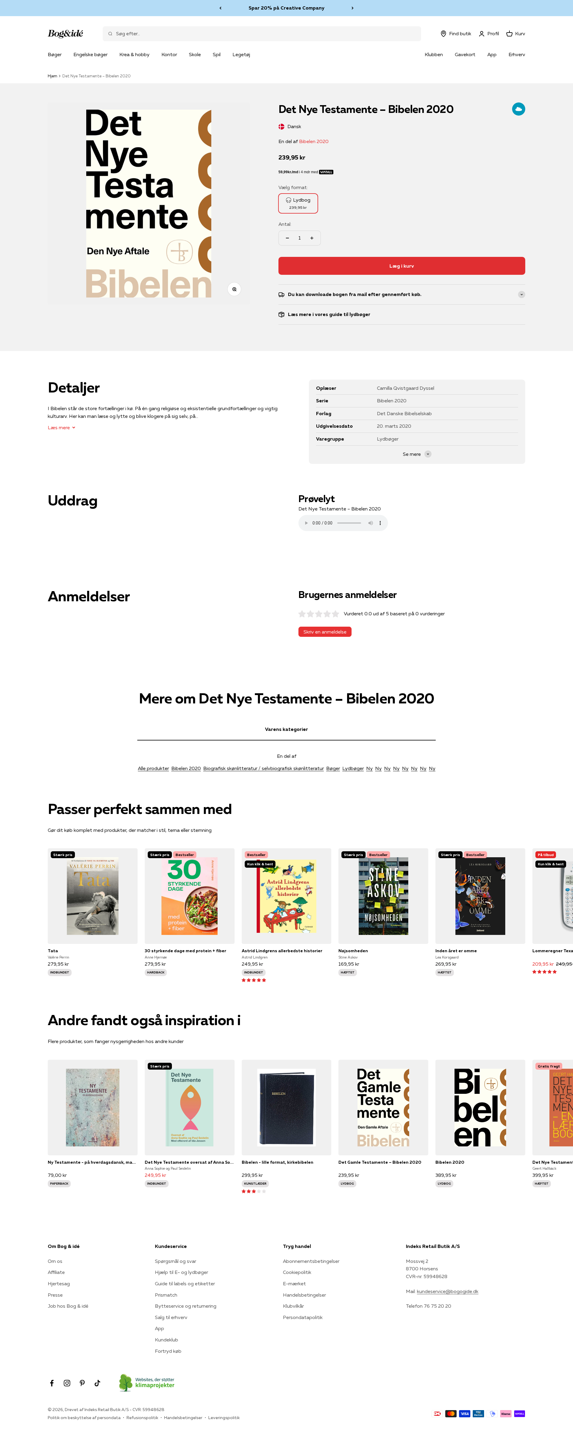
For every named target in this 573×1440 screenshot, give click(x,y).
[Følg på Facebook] (52, 1383)
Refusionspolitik (142, 1417)
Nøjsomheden (353, 950)
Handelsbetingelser (304, 1295)
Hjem (52, 75)
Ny (369, 768)
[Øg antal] (312, 238)
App (492, 54)
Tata (53, 950)
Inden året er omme (456, 950)
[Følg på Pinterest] (82, 1383)
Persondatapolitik (303, 1317)
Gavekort (465, 54)
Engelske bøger (90, 54)
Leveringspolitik (224, 1417)
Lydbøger (353, 768)
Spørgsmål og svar (175, 1261)
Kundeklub (166, 1340)
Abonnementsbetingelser (311, 1261)
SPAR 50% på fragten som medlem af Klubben (286, 8)
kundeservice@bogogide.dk (447, 1291)
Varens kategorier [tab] (286, 729)
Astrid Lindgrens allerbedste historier (282, 950)
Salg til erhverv (171, 1317)
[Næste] (353, 8)
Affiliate (56, 1272)
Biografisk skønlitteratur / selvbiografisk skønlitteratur (263, 768)
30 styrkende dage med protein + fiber (185, 950)
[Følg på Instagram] (67, 1383)
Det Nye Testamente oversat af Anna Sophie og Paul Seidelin (190, 1162)
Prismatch (166, 1295)
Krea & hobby (134, 54)
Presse (55, 1295)
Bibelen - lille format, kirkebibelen (277, 1162)
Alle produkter (153, 768)
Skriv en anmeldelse (325, 632)
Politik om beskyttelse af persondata (84, 1417)
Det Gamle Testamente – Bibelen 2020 (379, 1162)
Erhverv (517, 54)
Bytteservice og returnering (185, 1306)
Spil (217, 54)
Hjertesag (59, 1283)
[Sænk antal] (287, 238)
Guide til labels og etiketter (185, 1283)
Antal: (284, 224)
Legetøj (241, 54)
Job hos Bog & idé (68, 1306)
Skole (195, 54)
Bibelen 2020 (314, 141)
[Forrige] (220, 8)
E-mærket (294, 1283)
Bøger (54, 54)
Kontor (169, 54)
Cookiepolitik (297, 1272)
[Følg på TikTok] (97, 1383)
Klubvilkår (293, 1306)
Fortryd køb (168, 1351)
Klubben (434, 54)
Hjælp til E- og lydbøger (181, 1272)
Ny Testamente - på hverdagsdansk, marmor (93, 1162)
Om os (55, 1261)
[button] (254, 980)
